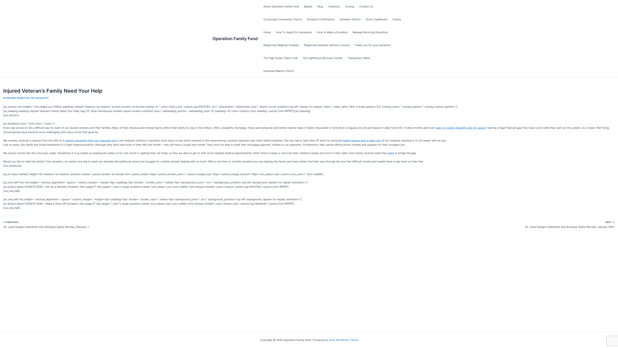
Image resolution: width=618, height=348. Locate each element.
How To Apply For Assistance (294, 32)
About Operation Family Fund (281, 6)
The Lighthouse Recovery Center (323, 58)
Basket (308, 6)
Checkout (334, 6)
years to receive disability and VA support (461, 127)
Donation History (350, 19)
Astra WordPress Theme (343, 340)
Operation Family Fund (235, 38)
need (391, 153)
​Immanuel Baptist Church (278, 70)
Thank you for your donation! (373, 45)
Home (267, 32)
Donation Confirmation (321, 19)
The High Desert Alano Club (280, 58)
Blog (320, 6)
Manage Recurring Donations (370, 32)
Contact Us (366, 6)
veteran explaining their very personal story (91, 140)
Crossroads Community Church (282, 19)
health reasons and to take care (361, 140)
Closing (349, 6)
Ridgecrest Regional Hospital (281, 45)
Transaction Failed (359, 58)
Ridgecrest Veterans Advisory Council (327, 45)
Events (397, 19)
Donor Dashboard (377, 19)
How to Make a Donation (332, 32)
